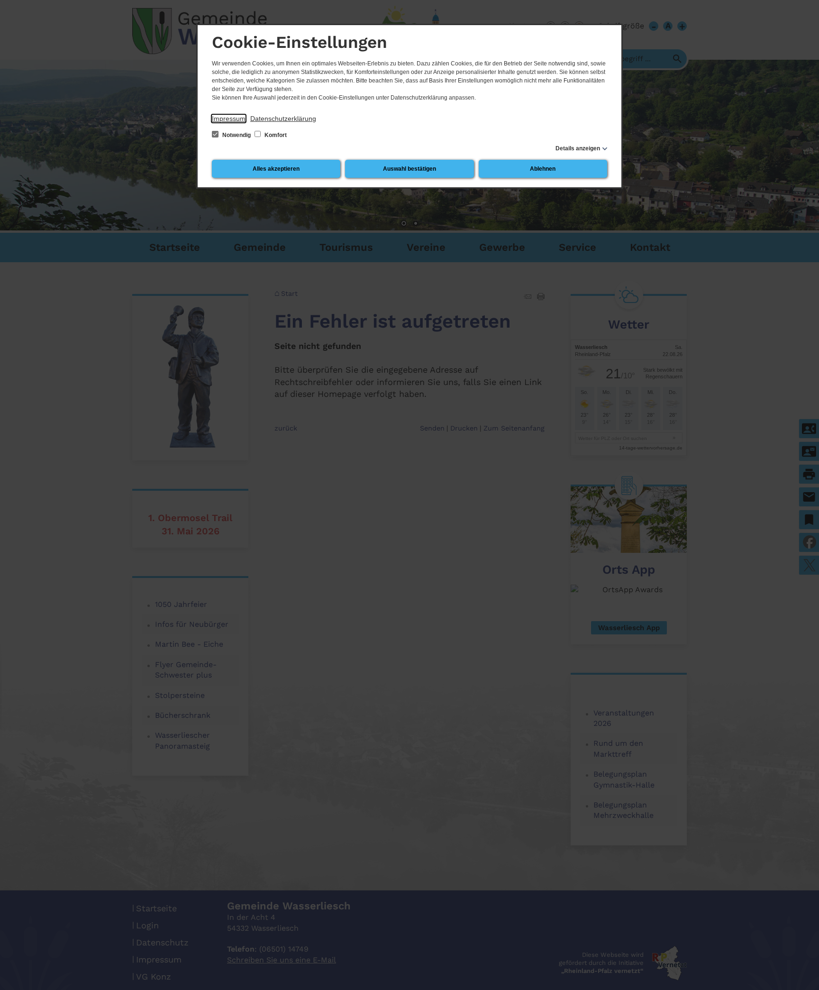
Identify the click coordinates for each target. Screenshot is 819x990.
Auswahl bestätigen (409, 168)
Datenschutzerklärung (283, 118)
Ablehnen (542, 168)
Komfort (275, 135)
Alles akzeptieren (276, 168)
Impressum (229, 118)
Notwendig (236, 135)
